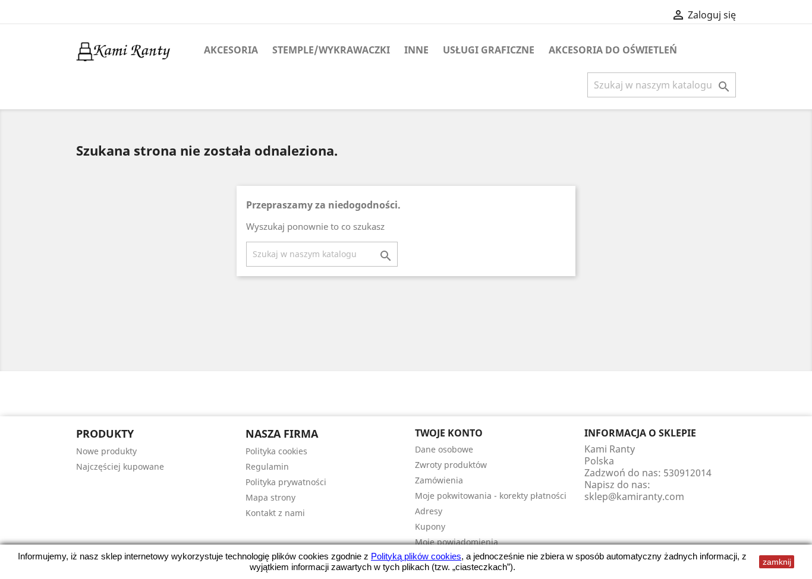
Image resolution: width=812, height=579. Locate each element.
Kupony (430, 526)
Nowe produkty (106, 451)
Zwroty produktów (451, 464)
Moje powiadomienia (456, 542)
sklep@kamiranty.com (634, 496)
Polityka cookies (276, 451)
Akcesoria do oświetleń (613, 49)
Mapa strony (270, 497)
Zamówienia (439, 480)
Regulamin (267, 466)
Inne (416, 49)
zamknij (777, 562)
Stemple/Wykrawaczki (331, 49)
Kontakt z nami (275, 512)
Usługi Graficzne (488, 49)
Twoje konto (449, 432)
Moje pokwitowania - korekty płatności (490, 495)
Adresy (428, 511)
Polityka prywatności (286, 482)
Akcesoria (231, 49)
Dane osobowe (444, 449)
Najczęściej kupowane (120, 466)
